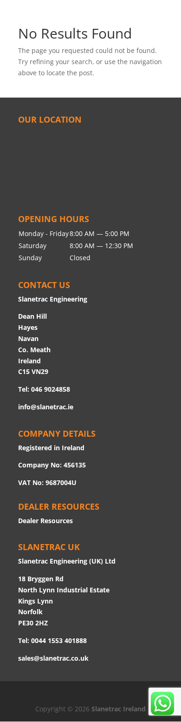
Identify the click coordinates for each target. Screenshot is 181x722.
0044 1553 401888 (59, 640)
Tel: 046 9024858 (44, 389)
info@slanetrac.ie (45, 406)
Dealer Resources (45, 520)
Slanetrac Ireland (118, 708)
